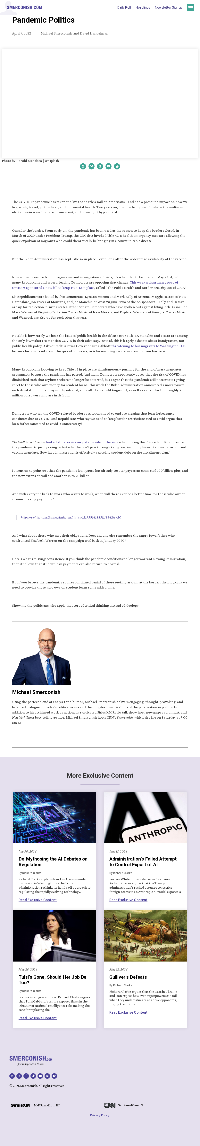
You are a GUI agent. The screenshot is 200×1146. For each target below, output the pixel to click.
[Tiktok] (33, 1076)
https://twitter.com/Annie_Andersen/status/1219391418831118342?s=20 (71, 517)
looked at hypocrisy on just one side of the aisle (82, 442)
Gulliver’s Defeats (128, 977)
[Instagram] (19, 1076)
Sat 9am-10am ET (130, 1105)
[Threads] (47, 1076)
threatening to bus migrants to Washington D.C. (148, 346)
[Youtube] (40, 1076)
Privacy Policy (99, 1115)
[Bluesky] (54, 1076)
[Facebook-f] (26, 1076)
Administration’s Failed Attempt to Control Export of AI (143, 861)
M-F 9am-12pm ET (47, 1105)
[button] (190, 7)
